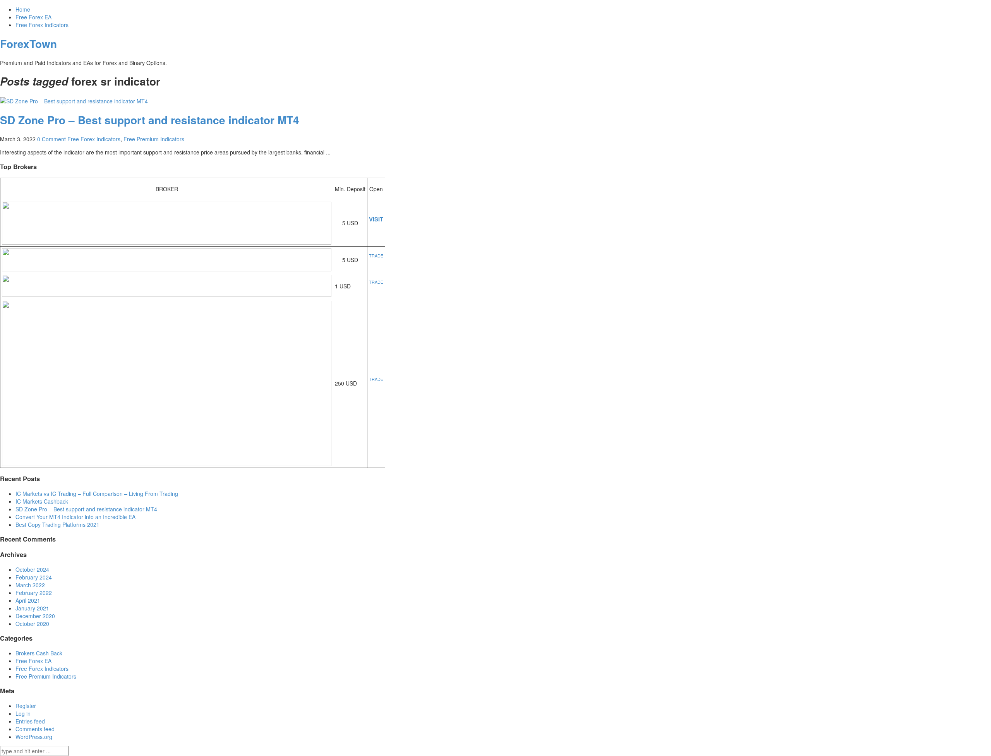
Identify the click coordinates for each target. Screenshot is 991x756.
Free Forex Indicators (42, 25)
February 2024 (33, 577)
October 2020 (32, 623)
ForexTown (28, 43)
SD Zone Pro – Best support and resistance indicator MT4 (149, 120)
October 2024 (32, 569)
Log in (23, 713)
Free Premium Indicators (153, 139)
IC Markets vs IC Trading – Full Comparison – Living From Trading (96, 493)
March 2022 (30, 585)
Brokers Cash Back (38, 653)
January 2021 (32, 608)
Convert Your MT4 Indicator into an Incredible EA (75, 517)
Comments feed (35, 729)
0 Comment (51, 139)
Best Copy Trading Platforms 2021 (57, 524)
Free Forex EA (33, 17)
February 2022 (33, 593)
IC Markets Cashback (41, 501)
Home (22, 9)
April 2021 (27, 600)
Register (25, 706)
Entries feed (30, 721)
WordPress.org (33, 737)
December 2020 (35, 616)
